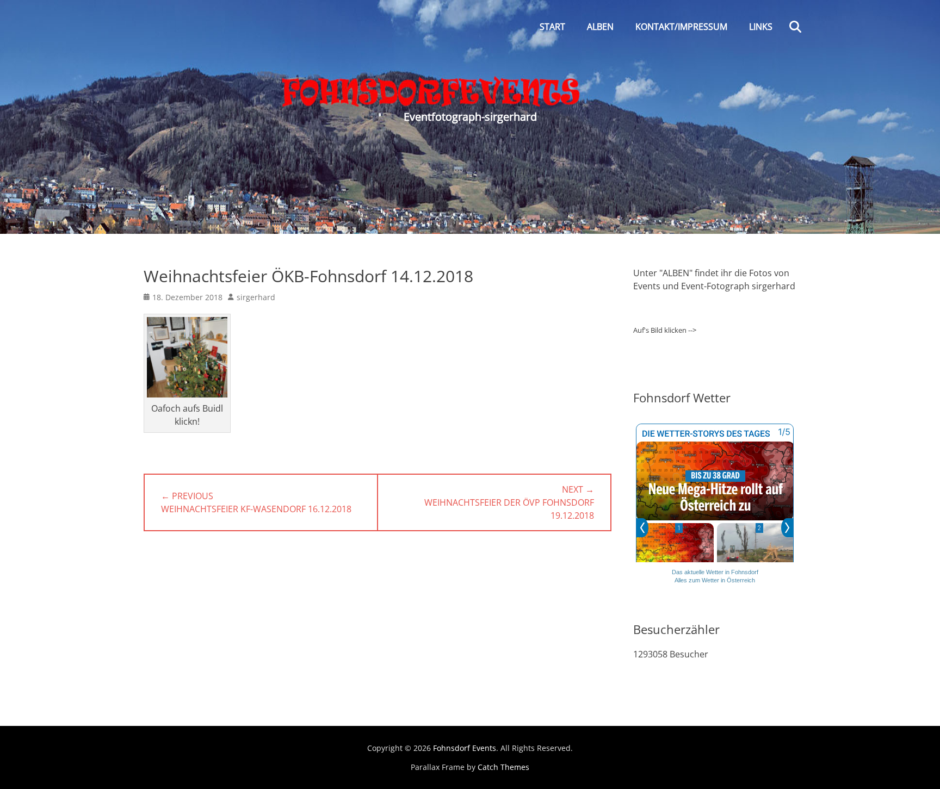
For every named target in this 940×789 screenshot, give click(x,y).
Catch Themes (503, 767)
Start (552, 27)
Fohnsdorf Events (464, 748)
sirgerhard (256, 297)
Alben (600, 27)
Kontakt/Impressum (681, 27)
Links (760, 27)
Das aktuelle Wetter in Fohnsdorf (715, 572)
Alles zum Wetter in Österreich (715, 580)
